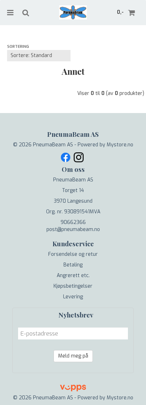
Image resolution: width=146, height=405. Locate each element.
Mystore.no (120, 144)
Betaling (73, 264)
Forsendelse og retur (73, 254)
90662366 (73, 222)
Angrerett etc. (73, 275)
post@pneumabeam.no (73, 229)
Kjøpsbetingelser (73, 286)
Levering (73, 296)
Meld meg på (73, 356)
